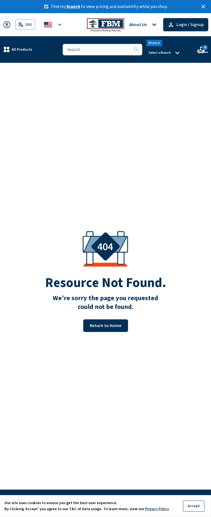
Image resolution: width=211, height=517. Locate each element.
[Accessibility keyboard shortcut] (7, 25)
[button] (18, 49)
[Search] (136, 49)
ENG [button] (29, 24)
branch (73, 7)
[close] (203, 7)
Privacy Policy (157, 509)
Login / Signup (190, 25)
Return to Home (105, 326)
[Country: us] (54, 24)
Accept (194, 506)
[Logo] (105, 24)
